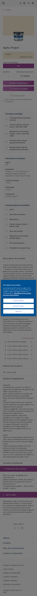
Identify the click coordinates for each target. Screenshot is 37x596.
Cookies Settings (18, 300)
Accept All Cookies (18, 306)
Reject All (18, 311)
